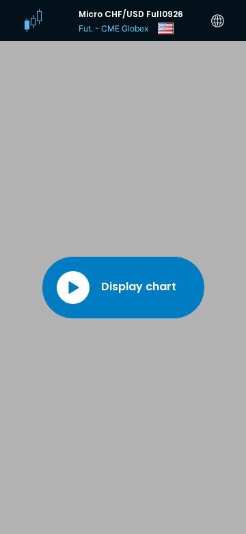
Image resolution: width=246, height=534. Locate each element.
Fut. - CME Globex (113, 28)
